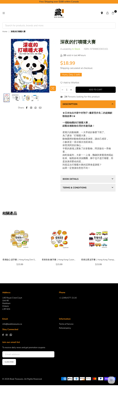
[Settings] (107, 13)
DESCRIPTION (70, 104)
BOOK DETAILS (71, 179)
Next (55, 65)
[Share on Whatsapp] (36, 107)
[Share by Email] (40, 107)
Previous (5, 65)
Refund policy (65, 328)
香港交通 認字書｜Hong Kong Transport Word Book (98, 259)
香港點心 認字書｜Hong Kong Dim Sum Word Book (19, 259)
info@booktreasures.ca (12, 324)
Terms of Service (66, 324)
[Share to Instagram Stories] (31, 107)
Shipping (64, 68)
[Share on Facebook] (27, 107)
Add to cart (95, 89)
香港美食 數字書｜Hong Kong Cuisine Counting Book (59, 259)
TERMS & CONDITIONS (75, 187)
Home (4, 31)
